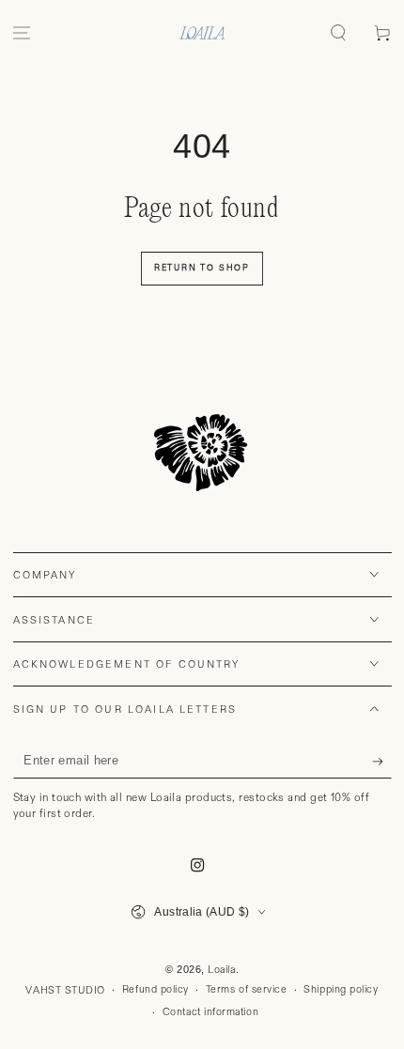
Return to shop (202, 268)
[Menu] (22, 33)
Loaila (221, 970)
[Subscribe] (382, 761)
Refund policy (155, 990)
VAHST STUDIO (64, 990)
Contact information (210, 1012)
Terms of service (246, 990)
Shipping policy (340, 990)
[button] (338, 33)
